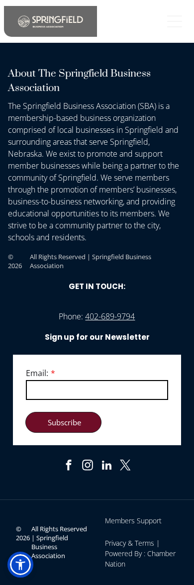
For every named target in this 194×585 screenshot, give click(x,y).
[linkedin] (106, 466)
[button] (20, 564)
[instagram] (88, 466)
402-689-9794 (110, 316)
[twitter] (125, 466)
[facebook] (69, 466)
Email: (37, 373)
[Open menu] (174, 21)
